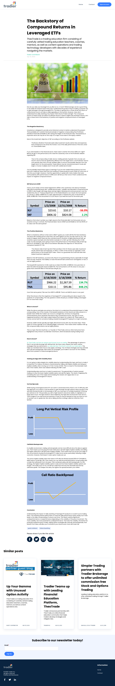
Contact (100, 673)
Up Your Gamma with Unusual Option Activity (18, 590)
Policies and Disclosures (11, 675)
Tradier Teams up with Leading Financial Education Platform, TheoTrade (57, 596)
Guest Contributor (33, 55)
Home (99, 670)
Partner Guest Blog (45, 528)
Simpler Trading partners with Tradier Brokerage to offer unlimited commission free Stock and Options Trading (94, 578)
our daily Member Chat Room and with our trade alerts (64, 346)
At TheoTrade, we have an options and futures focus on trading (47, 342)
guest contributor (32, 528)
